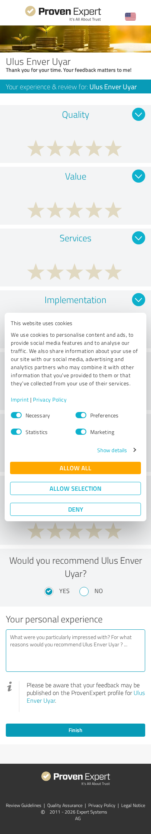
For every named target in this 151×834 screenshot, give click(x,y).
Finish (75, 730)
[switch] (81, 415)
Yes (64, 591)
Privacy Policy (50, 399)
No (98, 591)
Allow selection (75, 488)
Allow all (75, 467)
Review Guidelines (23, 805)
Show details (112, 450)
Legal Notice (133, 805)
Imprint (20, 399)
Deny (75, 509)
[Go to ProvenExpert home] (63, 20)
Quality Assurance (64, 805)
